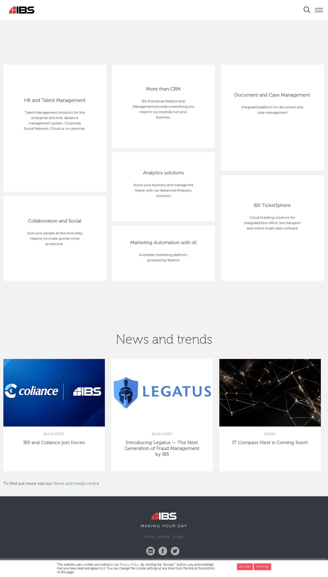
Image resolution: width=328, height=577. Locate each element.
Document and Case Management (272, 95)
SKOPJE (163, 537)
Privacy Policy (129, 564)
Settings (262, 567)
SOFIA (149, 537)
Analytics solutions (163, 173)
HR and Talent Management (54, 100)
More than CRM (163, 89)
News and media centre (76, 484)
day (182, 526)
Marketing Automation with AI (163, 242)
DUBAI (178, 537)
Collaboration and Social (54, 221)
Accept (245, 567)
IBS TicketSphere (272, 205)
